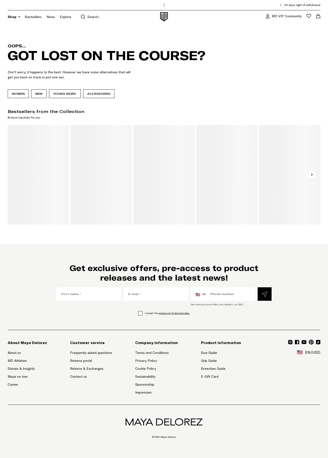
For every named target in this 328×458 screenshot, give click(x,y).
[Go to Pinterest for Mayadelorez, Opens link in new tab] (311, 342)
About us (14, 353)
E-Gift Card (210, 376)
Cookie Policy (145, 368)
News (51, 17)
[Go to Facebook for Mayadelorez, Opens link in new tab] (297, 342)
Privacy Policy (146, 360)
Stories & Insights (21, 368)
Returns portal (91, 360)
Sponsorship (144, 384)
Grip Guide (209, 360)
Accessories (98, 93)
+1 (200, 294)
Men (39, 93)
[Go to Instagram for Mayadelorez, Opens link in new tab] (290, 342)
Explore (65, 17)
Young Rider (65, 93)
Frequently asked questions (91, 353)
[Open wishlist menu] (308, 16)
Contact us (78, 376)
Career (13, 384)
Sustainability (145, 376)
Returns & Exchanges (86, 368)
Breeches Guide (213, 368)
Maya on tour (18, 376)
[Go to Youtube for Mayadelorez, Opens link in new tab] (304, 342)
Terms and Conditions (152, 353)
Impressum (143, 392)
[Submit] (265, 294)
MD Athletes (17, 360)
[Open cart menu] (318, 16)
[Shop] (19, 17)
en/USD (308, 352)
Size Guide (209, 353)
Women (18, 93)
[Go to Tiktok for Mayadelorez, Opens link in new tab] (318, 342)
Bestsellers (33, 17)
